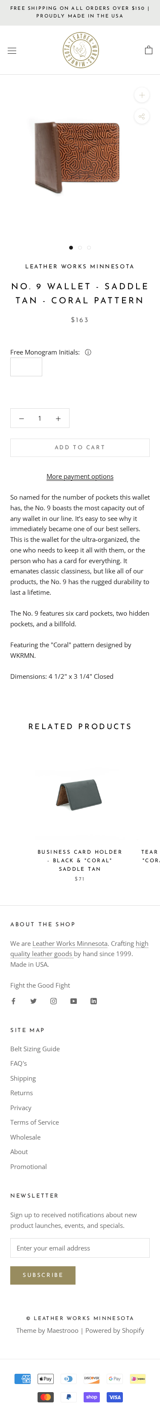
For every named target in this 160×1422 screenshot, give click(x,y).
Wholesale (25, 1137)
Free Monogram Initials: (45, 352)
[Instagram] (53, 1000)
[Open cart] (148, 50)
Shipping (23, 1078)
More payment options (80, 476)
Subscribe (43, 1275)
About (19, 1151)
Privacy (21, 1107)
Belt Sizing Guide (35, 1048)
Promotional (28, 1166)
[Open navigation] (12, 50)
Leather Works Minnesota (70, 943)
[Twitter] (33, 1000)
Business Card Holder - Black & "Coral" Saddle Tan (80, 861)
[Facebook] (13, 1000)
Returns (21, 1092)
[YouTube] (73, 1000)
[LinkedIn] (93, 1000)
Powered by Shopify (114, 1330)
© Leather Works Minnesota (80, 1318)
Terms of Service (34, 1122)
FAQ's (18, 1063)
